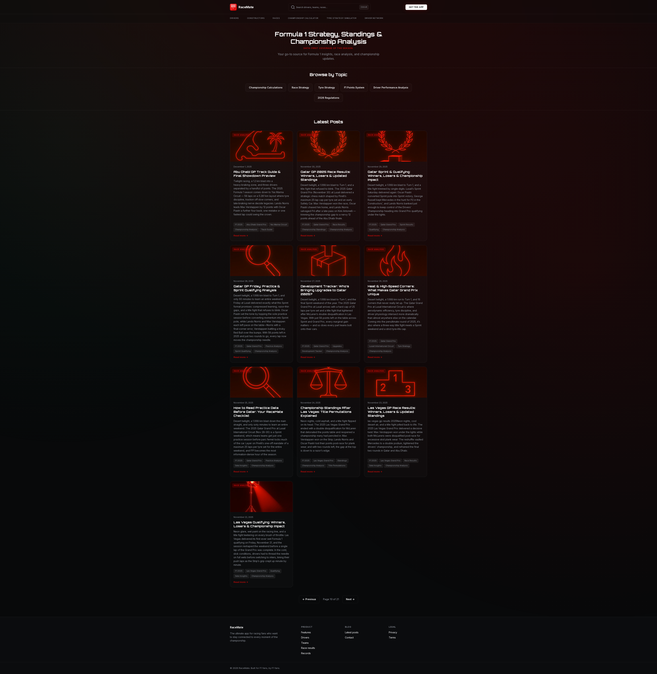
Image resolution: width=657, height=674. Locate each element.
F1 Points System (354, 87)
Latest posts (351, 632)
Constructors (256, 18)
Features (306, 632)
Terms (392, 637)
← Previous (309, 599)
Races (276, 18)
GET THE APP (416, 7)
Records (306, 653)
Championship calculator (303, 18)
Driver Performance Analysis (390, 87)
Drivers (234, 18)
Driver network (374, 18)
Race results (308, 647)
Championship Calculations (265, 87)
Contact (349, 637)
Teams (305, 642)
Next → (350, 599)
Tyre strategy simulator (342, 18)
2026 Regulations (328, 97)
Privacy (393, 632)
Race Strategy (300, 87)
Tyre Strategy (326, 87)
